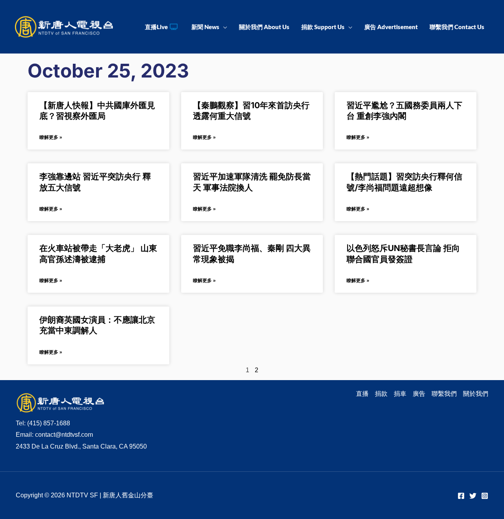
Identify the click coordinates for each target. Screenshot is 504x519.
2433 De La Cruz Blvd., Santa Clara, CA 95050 (81, 446)
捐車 (400, 393)
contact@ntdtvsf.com (64, 434)
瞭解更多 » (50, 137)
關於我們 (475, 393)
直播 (362, 393)
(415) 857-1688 (48, 423)
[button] (223, 27)
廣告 (419, 393)
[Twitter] (472, 495)
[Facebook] (461, 495)
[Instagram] (484, 495)
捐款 (381, 393)
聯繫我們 (444, 393)
